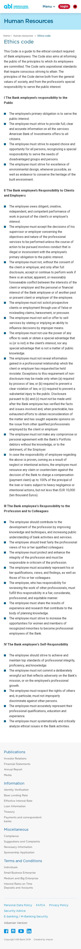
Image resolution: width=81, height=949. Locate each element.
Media (8, 775)
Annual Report (13, 769)
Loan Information (15, 806)
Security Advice (15, 911)
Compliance (11, 836)
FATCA (40, 905)
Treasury (9, 812)
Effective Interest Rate (18, 801)
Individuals (10, 867)
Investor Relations (15, 758)
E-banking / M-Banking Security (26, 916)
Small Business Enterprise (20, 873)
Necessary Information (18, 847)
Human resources (23, 35)
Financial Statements (17, 764)
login (64, 6)
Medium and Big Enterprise (21, 878)
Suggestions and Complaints (22, 841)
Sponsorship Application (19, 852)
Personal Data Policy (18, 905)
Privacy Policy (58, 905)
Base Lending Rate (16, 795)
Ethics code (44, 35)
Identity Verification (16, 790)
